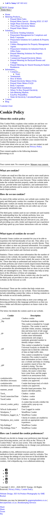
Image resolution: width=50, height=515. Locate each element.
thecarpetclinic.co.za (8, 502)
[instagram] (6, 477)
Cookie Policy (27, 489)
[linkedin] (6, 480)
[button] (25, 106)
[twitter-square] (6, 473)
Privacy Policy (36, 146)
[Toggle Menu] (21, 17)
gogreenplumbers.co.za (37, 500)
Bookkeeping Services (27, 502)
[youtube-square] (6, 483)
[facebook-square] (6, 470)
